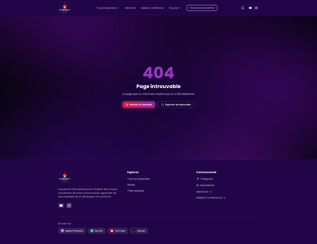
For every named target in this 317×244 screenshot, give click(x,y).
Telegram (206, 179)
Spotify (99, 230)
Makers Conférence (209, 198)
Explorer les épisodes (178, 104)
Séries (131, 185)
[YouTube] (250, 8)
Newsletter (207, 185)
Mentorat (202, 192)
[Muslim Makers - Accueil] (64, 8)
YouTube (120, 230)
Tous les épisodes (138, 179)
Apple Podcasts (74, 230)
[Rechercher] (243, 8)
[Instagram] (256, 8)
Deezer (141, 230)
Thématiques (135, 191)
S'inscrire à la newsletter (202, 7)
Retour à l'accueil (141, 104)
